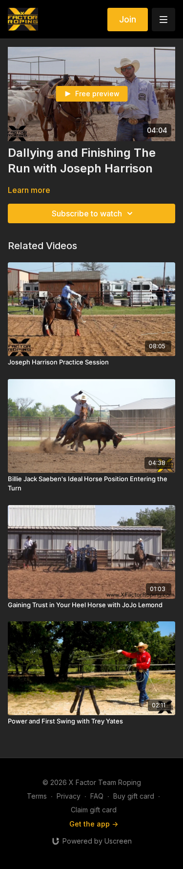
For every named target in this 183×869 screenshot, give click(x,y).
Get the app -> (93, 824)
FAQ (96, 796)
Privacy (69, 796)
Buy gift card (133, 796)
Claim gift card (94, 809)
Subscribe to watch (87, 213)
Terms (37, 796)
